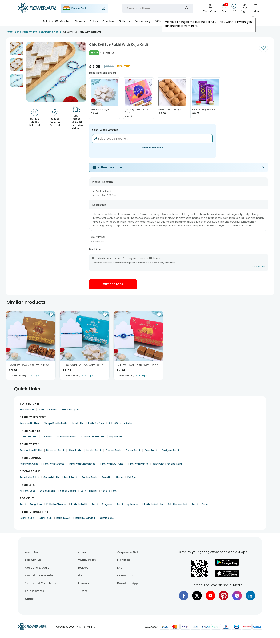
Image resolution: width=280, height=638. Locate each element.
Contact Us (125, 575)
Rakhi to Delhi (79, 504)
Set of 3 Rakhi (68, 490)
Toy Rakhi (46, 436)
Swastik (106, 477)
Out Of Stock (113, 284)
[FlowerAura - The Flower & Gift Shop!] (37, 12)
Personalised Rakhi (31, 450)
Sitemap (83, 583)
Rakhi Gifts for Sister (120, 423)
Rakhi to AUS (63, 518)
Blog (80, 575)
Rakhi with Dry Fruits (111, 463)
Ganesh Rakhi (51, 477)
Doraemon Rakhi (66, 436)
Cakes (94, 21)
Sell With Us (33, 560)
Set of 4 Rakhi (89, 490)
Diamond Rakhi (55, 450)
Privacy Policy (86, 560)
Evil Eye (131, 477)
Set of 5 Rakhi (109, 490)
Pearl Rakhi (151, 450)
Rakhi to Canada (85, 518)
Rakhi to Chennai (56, 504)
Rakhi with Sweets (53, 463)
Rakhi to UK (45, 518)
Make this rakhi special (102, 72)
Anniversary (142, 21)
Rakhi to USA (27, 518)
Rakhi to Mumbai (177, 504)
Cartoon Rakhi (28, 436)
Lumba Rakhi (93, 450)
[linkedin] (250, 595)
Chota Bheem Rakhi (92, 436)
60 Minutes (62, 21)
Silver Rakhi (75, 450)
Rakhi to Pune (200, 504)
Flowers (80, 21)
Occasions (207, 21)
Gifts (158, 21)
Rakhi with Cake (29, 463)
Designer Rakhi (170, 450)
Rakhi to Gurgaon (102, 504)
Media (81, 552)
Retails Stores (34, 591)
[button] (16, 48)
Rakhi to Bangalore (31, 504)
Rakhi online (27, 409)
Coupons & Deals (37, 568)
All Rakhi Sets (27, 490)
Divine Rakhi (133, 450)
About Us (31, 552)
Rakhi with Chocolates (82, 463)
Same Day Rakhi (47, 409)
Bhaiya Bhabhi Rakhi (55, 423)
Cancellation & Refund (40, 575)
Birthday (124, 21)
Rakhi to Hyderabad (128, 504)
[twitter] (197, 595)
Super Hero (115, 436)
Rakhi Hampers (70, 409)
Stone (119, 477)
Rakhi (46, 21)
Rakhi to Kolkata (153, 504)
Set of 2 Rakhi (47, 490)
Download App (127, 583)
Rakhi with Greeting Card (167, 463)
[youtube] (210, 595)
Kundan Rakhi (113, 450)
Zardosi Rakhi (89, 477)
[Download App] (227, 565)
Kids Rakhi (77, 423)
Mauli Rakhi (70, 477)
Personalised (174, 21)
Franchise (123, 560)
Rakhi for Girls (96, 423)
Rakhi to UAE (107, 518)
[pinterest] (223, 595)
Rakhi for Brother (29, 423)
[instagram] (237, 595)
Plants (192, 21)
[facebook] (183, 595)
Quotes (82, 591)
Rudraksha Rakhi (29, 477)
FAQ (120, 568)
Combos (108, 21)
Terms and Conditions (40, 583)
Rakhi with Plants (138, 463)
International (228, 21)
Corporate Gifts (128, 552)
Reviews (82, 568)
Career (30, 599)
